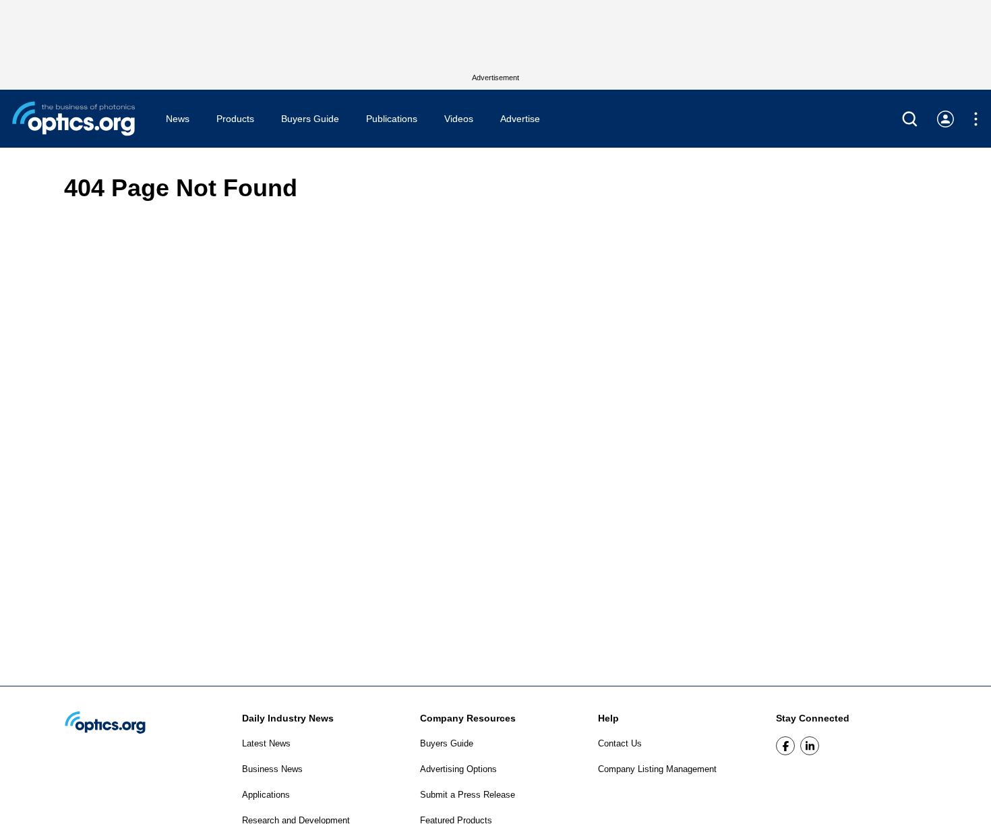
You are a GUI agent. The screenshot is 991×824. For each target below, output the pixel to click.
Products (235, 118)
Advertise (520, 118)
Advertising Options (458, 769)
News (177, 118)
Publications (391, 118)
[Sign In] (945, 119)
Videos (458, 118)
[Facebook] (785, 745)
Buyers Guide (310, 118)
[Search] (910, 119)
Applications (266, 795)
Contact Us (620, 743)
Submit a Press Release (467, 795)
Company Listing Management (657, 769)
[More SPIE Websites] (975, 119)
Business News (272, 769)
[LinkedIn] (809, 745)
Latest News (266, 743)
